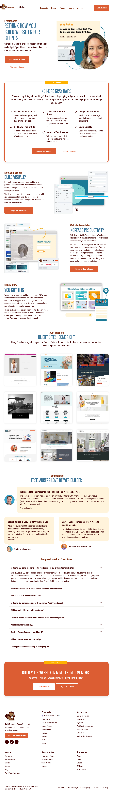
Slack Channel (46, 763)
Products (44, 8)
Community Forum (47, 756)
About (79, 756)
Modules (44, 736)
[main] (56, 360)
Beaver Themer (46, 726)
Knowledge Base (10, 759)
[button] (56, 568)
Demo (53, 8)
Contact (79, 763)
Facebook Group (47, 759)
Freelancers (81, 719)
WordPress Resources (12, 773)
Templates (8, 756)
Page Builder (45, 719)
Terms (96, 788)
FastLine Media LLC (24, 789)
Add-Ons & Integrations (85, 726)
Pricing (62, 8)
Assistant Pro (46, 730)
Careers (79, 759)
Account (80, 8)
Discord (44, 766)
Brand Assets (81, 770)
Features (44, 733)
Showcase (80, 733)
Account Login (73, 788)
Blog (6, 770)
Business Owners (83, 716)
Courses (7, 763)
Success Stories (82, 729)
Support (61, 788)
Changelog (86, 788)
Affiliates (80, 766)
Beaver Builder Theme (49, 723)
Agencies (80, 723)
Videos (7, 766)
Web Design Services (84, 736)
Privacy (105, 788)
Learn (71, 8)
